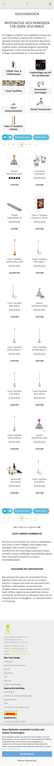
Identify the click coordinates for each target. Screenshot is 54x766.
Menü (4, 4)
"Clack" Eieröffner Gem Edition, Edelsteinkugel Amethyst (39, 480)
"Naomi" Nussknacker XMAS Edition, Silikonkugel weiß (39, 304)
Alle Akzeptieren (27, 754)
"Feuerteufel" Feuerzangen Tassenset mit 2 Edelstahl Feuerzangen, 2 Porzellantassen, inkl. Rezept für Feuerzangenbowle (39, 172)
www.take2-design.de (20, 654)
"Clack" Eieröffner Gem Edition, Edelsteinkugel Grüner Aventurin (39, 260)
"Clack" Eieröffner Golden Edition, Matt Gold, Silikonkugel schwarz (14, 260)
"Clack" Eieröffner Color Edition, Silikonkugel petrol (14, 392)
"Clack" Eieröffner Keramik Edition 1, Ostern (14, 348)
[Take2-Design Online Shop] (27, 4)
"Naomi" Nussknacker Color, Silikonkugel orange (14, 172)
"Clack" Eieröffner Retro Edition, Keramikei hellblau (39, 392)
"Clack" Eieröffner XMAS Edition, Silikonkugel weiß (14, 304)
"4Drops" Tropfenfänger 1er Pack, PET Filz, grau (14, 216)
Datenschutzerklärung (10, 749)
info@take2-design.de (19, 651)
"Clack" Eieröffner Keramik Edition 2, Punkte (39, 348)
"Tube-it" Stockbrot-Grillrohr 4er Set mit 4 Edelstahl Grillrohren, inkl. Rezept (39, 216)
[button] (4, 137)
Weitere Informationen (27, 761)
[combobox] (22, 137)
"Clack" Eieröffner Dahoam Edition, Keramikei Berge (14, 436)
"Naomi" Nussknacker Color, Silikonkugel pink (39, 436)
